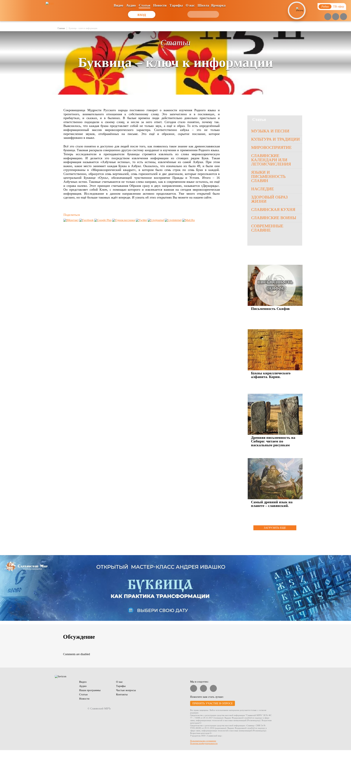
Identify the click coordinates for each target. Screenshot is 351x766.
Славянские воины (273, 217)
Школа (203, 5)
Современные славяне (267, 228)
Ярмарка (218, 5)
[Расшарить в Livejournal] (156, 220)
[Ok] (343, 16)
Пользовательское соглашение (203, 741)
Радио (325, 6)
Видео (118, 5)
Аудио (131, 5)
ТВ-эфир (338, 6)
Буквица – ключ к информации (83, 28)
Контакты (122, 694)
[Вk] (335, 16)
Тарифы (176, 5)
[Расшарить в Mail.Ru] (188, 220)
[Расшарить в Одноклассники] (123, 220)
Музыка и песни (270, 131)
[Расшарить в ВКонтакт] (71, 220)
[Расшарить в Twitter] (141, 220)
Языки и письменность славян (268, 176)
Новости (160, 5)
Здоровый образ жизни (269, 199)
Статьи (144, 5)
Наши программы (90, 690)
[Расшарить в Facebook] (86, 220)
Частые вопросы (126, 690)
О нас (190, 5)
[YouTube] (327, 16)
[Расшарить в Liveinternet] (173, 220)
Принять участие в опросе (212, 703)
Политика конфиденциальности (204, 743)
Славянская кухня (273, 209)
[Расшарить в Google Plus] (103, 220)
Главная (61, 28)
